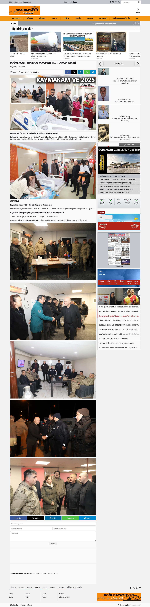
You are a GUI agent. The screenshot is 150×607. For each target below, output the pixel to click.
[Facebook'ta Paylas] (67, 72)
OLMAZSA (37, 574)
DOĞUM (50, 574)
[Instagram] (116, 2)
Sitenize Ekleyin (26, 605)
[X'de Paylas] (74, 72)
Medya (54, 18)
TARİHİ (55, 574)
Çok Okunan (108, 144)
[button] (134, 23)
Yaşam (90, 18)
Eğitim (78, 18)
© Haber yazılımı (124, 605)
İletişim (73, 2)
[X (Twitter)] (113, 2)
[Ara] (138, 2)
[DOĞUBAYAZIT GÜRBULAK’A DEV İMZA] (119, 160)
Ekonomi (103, 18)
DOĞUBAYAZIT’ (28, 574)
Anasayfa (16, 18)
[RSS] (119, 2)
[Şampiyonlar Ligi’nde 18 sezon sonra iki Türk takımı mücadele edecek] (119, 296)
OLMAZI (43, 574)
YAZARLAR (119, 63)
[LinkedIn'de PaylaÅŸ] (80, 72)
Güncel (30, 18)
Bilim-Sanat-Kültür (121, 18)
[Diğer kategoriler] (137, 18)
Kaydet (53, 544)
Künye (66, 2)
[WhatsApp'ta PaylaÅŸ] (87, 72)
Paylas (19, 518)
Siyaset (42, 18)
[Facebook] (110, 2)
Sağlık (66, 18)
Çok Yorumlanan (129, 144)
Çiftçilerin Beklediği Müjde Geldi (31, 23)
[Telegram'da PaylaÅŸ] (93, 72)
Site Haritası (14, 605)
